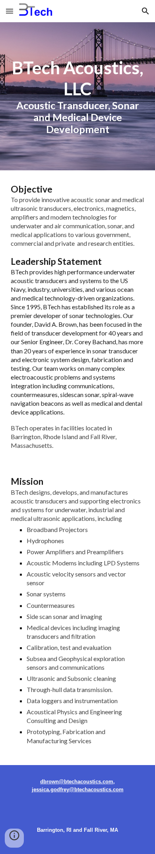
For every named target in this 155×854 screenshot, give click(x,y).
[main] (77, 96)
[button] (9, 11)
